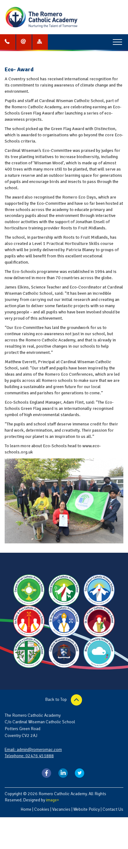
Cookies (41, 809)
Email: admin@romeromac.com (33, 749)
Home (26, 809)
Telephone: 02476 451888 (29, 755)
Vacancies (61, 809)
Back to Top (56, 699)
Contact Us (113, 809)
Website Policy (86, 809)
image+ (52, 800)
